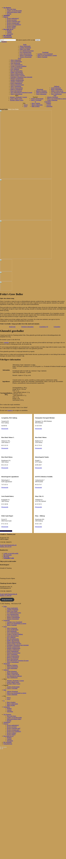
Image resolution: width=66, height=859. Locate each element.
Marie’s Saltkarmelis (12, 704)
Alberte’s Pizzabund (12, 691)
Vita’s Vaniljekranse (12, 677)
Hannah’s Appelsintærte (13, 646)
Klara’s (9, 697)
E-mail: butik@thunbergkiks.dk (8, 594)
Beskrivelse (12, 326)
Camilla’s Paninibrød (12, 609)
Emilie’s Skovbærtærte (13, 640)
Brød (4, 690)
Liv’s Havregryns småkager (14, 676)
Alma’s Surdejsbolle (12, 608)
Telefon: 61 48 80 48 (5, 595)
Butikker (9, 708)
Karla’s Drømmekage (12, 651)
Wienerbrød (6, 663)
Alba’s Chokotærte (12, 628)
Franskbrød (6, 620)
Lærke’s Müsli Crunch (13, 682)
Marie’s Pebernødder (12, 673)
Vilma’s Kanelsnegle (12, 666)
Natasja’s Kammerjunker (13, 653)
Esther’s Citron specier (13, 674)
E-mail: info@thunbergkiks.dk (8, 545)
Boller (6, 109)
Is (3, 700)
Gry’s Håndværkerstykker (14, 612)
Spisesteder (10, 711)
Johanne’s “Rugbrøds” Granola (15, 680)
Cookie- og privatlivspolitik (10, 553)
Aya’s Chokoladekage (13, 632)
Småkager (6, 670)
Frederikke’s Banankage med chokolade (18, 645)
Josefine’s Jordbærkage (13, 649)
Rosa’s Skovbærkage (12, 659)
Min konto (6, 556)
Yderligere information (27, 326)
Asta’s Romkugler (12, 631)
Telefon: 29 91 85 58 (5, 546)
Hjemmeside (4, 428)
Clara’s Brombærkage (13, 636)
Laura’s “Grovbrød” (12, 688)
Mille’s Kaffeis (11, 705)
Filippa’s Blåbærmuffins (13, 642)
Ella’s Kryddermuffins (13, 639)
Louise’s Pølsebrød (12, 694)
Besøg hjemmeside (7, 599)
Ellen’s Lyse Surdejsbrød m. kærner (16, 623)
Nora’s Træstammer (12, 654)
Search (38, 40)
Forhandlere (57, 326)
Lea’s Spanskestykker (13, 614)
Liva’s (8, 699)
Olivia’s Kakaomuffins (13, 656)
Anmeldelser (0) (43, 326)
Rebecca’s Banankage (13, 657)
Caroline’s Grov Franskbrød (14, 622)
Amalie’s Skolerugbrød (13, 687)
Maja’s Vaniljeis (11, 702)
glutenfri (6, 342)
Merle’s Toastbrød (12, 625)
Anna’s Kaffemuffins (12, 629)
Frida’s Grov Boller (12, 611)
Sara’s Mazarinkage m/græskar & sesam (18, 660)
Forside (2, 109)
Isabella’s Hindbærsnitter (13, 648)
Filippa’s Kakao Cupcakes (14, 643)
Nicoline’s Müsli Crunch (13, 683)
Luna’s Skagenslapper (13, 615)
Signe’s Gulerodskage (13, 662)
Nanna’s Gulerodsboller (13, 617)
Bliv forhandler (7, 555)
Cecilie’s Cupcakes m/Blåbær (15, 634)
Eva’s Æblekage (11, 637)
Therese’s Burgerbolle (13, 619)
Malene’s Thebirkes (12, 665)
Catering (9, 710)
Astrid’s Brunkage (12, 671)
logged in (10, 410)
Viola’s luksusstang (12, 668)
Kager (5, 626)
